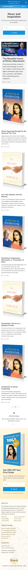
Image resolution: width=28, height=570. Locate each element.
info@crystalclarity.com (7, 548)
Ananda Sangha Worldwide (8, 528)
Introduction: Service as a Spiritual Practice (10, 324)
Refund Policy (17, 520)
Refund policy (5, 538)
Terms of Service (5, 536)
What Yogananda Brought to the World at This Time (13, 132)
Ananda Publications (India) (8, 532)
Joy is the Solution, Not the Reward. (11, 196)
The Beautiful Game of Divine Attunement (13, 59)
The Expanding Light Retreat (9, 530)
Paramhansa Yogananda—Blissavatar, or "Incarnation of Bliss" (12, 260)
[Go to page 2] (17, 406)
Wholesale (4, 516)
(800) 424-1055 (5, 546)
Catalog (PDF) (5, 520)
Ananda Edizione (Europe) (8, 534)
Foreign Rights (5, 518)
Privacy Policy (17, 518)
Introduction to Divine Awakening (9, 388)
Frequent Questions (19, 516)
